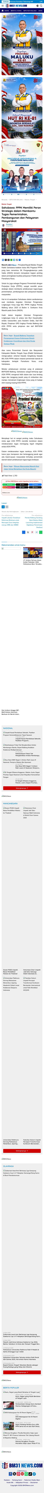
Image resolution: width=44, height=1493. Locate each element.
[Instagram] (18, 1474)
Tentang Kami (17, 1480)
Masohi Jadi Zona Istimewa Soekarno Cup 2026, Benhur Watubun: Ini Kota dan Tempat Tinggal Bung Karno (21, 1343)
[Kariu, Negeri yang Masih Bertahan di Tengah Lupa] (21, 1392)
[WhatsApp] (26, 1474)
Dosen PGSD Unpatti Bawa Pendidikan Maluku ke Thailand (10, 972)
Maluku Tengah (7, 204)
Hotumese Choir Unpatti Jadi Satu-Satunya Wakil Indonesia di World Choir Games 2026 (31, 972)
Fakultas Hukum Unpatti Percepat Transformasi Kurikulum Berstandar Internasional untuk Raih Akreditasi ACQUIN (32, 1142)
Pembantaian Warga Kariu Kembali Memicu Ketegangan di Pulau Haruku (28, 1405)
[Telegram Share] (36, 532)
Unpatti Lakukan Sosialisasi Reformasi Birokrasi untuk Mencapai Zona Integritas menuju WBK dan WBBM (11, 520)
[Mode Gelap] (37, 6)
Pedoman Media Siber (32, 1480)
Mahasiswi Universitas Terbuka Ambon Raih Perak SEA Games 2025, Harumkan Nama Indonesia (21, 1358)
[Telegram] (34, 1474)
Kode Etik (10, 1482)
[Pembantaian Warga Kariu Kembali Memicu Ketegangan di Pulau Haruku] (8, 1405)
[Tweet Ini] (28, 532)
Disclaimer (34, 1482)
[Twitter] (14, 1474)
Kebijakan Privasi (22, 1482)
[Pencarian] (41, 6)
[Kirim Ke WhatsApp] (40, 532)
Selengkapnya (21, 788)
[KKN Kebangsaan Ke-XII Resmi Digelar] (17, 1412)
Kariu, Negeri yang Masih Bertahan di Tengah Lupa (27, 1397)
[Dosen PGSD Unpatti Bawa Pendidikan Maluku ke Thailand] (12, 887)
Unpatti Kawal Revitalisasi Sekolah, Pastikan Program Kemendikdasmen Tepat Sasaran (28, 740)
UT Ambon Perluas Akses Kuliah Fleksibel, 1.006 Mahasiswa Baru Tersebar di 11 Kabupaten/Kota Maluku (32, 562)
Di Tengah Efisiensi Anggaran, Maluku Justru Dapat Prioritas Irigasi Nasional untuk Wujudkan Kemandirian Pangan (27, 782)
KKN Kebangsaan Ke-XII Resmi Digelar (26, 1418)
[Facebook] (10, 1474)
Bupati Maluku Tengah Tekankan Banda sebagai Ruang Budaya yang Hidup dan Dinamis (20, 1366)
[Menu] (3, 6)
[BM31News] (16, 5)
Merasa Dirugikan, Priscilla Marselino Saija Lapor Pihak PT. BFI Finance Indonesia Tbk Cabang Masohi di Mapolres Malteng (28, 1442)
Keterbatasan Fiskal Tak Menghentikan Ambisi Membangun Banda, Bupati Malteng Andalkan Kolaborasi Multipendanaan (27, 754)
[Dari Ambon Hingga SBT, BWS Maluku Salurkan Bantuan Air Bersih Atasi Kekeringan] (11, 627)
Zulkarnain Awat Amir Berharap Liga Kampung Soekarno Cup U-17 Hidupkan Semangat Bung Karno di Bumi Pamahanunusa (22, 1335)
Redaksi (9, 224)
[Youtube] (22, 1474)
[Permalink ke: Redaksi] (3, 225)
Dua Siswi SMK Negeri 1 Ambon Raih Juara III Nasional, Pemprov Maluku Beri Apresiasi (27, 767)
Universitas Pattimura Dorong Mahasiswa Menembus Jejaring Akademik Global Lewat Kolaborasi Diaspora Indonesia (11, 1142)
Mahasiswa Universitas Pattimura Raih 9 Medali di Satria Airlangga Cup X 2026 (21, 1351)
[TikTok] (30, 1474)
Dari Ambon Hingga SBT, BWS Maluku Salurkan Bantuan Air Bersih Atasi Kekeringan (10, 712)
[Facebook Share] (23, 532)
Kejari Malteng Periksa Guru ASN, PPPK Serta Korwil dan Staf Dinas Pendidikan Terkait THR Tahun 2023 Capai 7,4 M (28, 1425)
